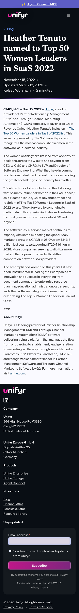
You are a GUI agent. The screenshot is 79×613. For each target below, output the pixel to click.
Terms (44, 587)
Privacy (34, 587)
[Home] (18, 15)
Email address (19, 535)
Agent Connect (14, 483)
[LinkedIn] (5, 400)
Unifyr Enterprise (15, 473)
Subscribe (39, 565)
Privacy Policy (13, 607)
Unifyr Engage (13, 478)
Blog (10, 29)
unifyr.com (17, 373)
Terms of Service (41, 607)
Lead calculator (14, 509)
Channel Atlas (13, 504)
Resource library (15, 513)
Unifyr (49, 109)
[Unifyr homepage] (14, 390)
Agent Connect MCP (42, 4)
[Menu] (68, 15)
